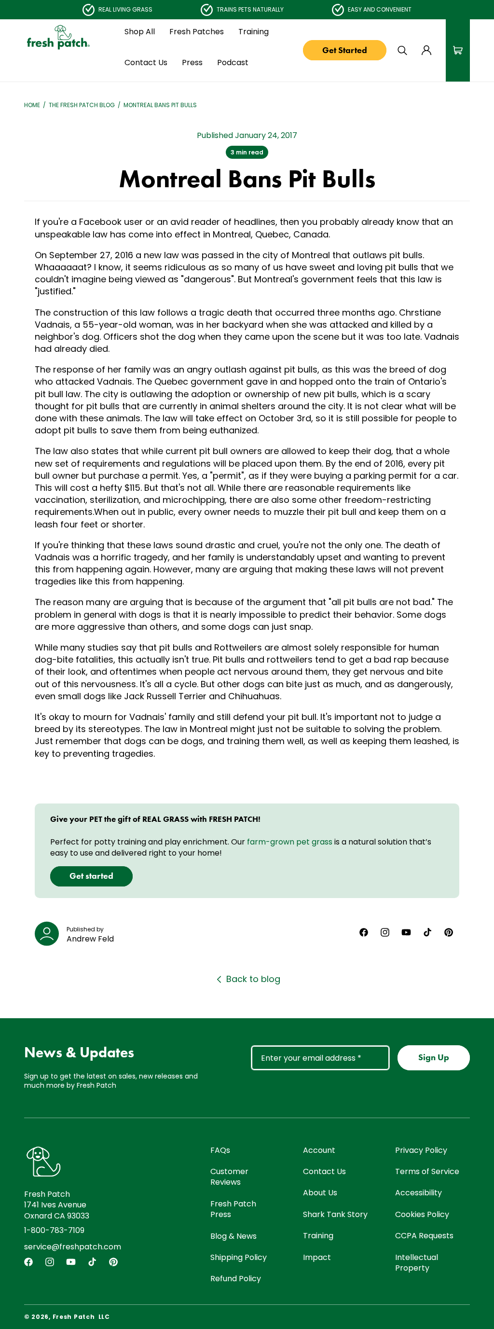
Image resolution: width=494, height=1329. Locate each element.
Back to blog (253, 979)
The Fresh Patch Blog (82, 105)
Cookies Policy (422, 1214)
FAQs (220, 1150)
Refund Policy (235, 1278)
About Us (320, 1192)
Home (32, 105)
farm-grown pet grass (289, 841)
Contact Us (324, 1171)
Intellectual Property (416, 1263)
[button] (139, 31)
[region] (247, 9)
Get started (91, 876)
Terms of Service (427, 1171)
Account (319, 1150)
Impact (317, 1257)
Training (318, 1235)
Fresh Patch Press (233, 1209)
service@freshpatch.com (72, 1246)
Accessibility (418, 1192)
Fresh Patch (74, 1317)
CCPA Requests (424, 1235)
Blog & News (233, 1236)
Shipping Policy (238, 1257)
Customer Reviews (229, 1177)
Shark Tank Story (335, 1214)
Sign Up (433, 1057)
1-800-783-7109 (54, 1230)
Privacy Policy (421, 1150)
